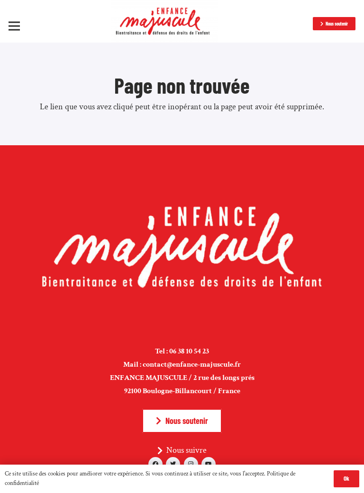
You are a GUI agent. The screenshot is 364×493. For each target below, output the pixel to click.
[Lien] (164, 21)
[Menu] (14, 26)
